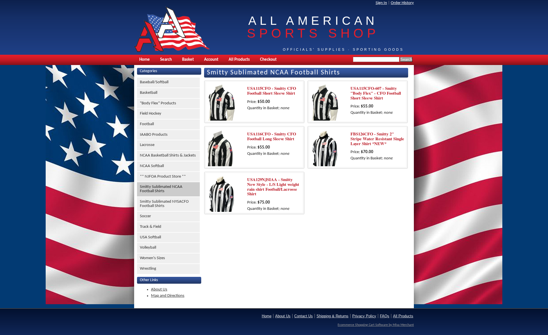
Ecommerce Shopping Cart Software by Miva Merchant (376, 325)
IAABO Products (154, 135)
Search (166, 60)
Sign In (381, 3)
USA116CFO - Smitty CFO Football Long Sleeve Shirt (271, 136)
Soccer (145, 216)
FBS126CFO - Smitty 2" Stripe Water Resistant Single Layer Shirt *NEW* (377, 138)
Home (144, 60)
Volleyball (148, 247)
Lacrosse (147, 145)
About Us (159, 289)
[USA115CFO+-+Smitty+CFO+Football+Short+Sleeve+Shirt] (225, 102)
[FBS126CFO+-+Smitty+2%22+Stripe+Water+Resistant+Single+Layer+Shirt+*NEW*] (329, 147)
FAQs (384, 316)
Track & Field (150, 227)
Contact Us (303, 316)
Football (147, 124)
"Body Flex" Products (158, 103)
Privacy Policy (364, 316)
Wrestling (148, 269)
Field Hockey (150, 113)
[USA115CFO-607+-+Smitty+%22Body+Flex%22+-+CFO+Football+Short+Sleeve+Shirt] (329, 102)
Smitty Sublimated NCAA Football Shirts (161, 189)
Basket (188, 60)
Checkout (268, 60)
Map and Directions (167, 296)
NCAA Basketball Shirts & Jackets (168, 155)
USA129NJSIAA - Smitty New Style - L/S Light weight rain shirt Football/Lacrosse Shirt (273, 186)
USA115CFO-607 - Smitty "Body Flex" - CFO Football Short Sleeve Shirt (375, 93)
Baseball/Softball (154, 82)
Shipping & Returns (332, 316)
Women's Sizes (152, 258)
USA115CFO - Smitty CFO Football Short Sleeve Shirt (271, 90)
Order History (402, 3)
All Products (239, 60)
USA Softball (150, 237)
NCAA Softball (152, 166)
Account (211, 60)
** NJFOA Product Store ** (163, 176)
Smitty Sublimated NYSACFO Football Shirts (164, 204)
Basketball (148, 93)
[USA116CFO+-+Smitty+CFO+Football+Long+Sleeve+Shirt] (225, 147)
